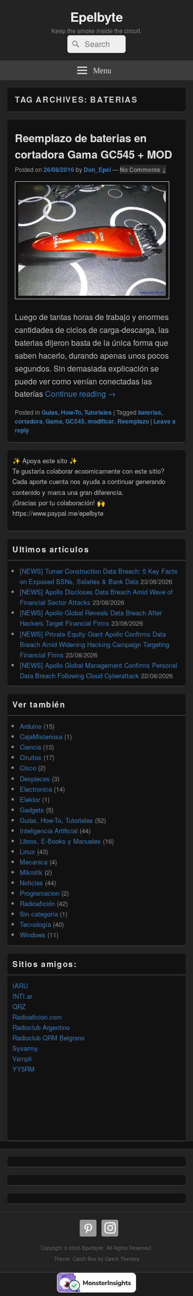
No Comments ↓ (143, 169)
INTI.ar (22, 996)
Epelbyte (96, 16)
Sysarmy (25, 1048)
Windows (33, 934)
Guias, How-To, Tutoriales (77, 412)
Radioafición (37, 903)
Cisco (28, 767)
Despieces (35, 778)
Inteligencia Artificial (49, 830)
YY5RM (23, 1069)
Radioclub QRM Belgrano (48, 1037)
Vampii (22, 1058)
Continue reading (80, 393)
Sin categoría (39, 913)
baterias (149, 412)
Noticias (31, 882)
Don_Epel (97, 169)
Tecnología (35, 924)
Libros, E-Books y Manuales (60, 841)
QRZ (19, 1006)
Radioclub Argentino (41, 1027)
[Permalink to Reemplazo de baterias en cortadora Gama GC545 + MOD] (92, 304)
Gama (54, 421)
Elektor (30, 799)
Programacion (39, 893)
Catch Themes (122, 1258)
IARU (20, 985)
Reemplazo (133, 421)
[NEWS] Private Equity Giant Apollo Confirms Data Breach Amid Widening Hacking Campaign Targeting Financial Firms (94, 644)
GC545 (75, 421)
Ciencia (30, 747)
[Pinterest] (88, 1228)
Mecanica (34, 861)
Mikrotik (31, 872)
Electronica (36, 789)
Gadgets (32, 809)
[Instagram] (109, 1228)
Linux (27, 851)
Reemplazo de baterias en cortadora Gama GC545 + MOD (93, 146)
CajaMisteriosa (41, 736)
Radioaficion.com (37, 1017)
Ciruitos (31, 757)
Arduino (31, 726)
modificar (101, 421)
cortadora (29, 421)
